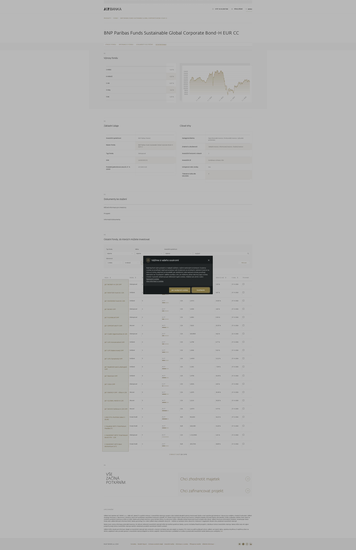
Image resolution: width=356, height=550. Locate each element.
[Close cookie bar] (209, 260)
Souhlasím (201, 290)
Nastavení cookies (152, 279)
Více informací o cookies (154, 281)
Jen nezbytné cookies (179, 290)
